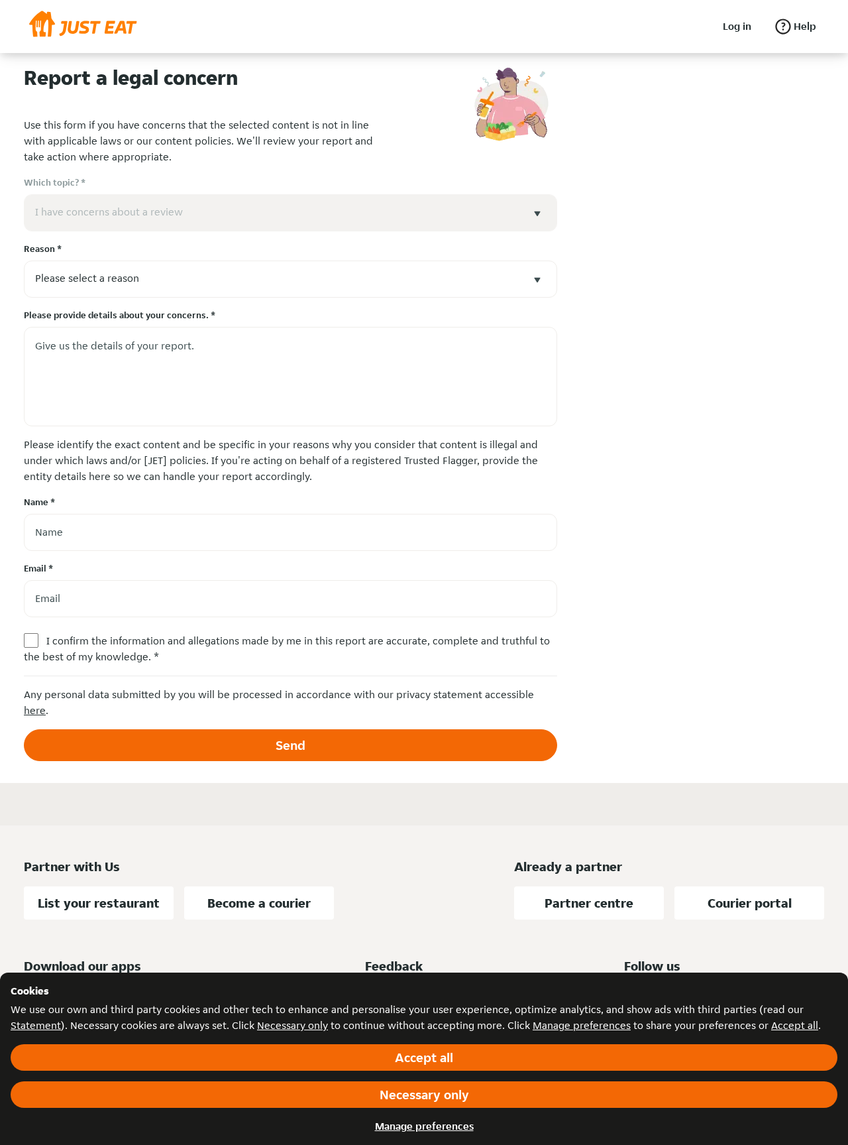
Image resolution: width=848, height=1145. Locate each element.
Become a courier (259, 903)
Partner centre (589, 903)
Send (290, 745)
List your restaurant (99, 903)
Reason (43, 249)
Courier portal (750, 903)
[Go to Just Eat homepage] (83, 26)
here (35, 710)
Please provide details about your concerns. (119, 315)
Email (38, 568)
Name (39, 502)
